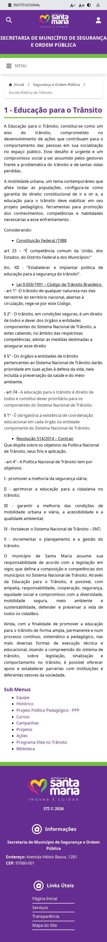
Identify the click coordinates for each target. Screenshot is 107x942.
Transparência (45, 916)
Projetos (24, 729)
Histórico (25, 703)
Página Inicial (44, 898)
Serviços (40, 907)
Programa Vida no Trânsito (41, 742)
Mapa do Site (44, 925)
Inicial (19, 84)
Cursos (23, 716)
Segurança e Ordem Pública (56, 84)
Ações (22, 735)
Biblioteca (25, 748)
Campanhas (27, 723)
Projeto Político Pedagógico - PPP (47, 710)
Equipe (22, 697)
